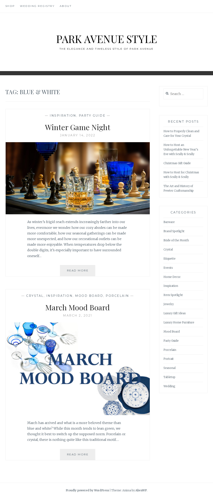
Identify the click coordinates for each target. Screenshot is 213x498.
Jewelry (168, 304)
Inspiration (63, 115)
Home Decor (172, 277)
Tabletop (169, 377)
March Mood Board (77, 307)
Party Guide (92, 115)
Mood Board (89, 296)
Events (168, 268)
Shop (10, 5)
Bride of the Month (176, 240)
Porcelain (117, 296)
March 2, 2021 (77, 315)
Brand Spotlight (174, 231)
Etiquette (169, 258)
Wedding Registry (37, 5)
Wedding (169, 386)
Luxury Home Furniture (178, 322)
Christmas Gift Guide (177, 163)
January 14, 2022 (77, 135)
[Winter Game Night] (78, 213)
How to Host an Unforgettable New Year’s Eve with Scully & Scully (180, 149)
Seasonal (169, 368)
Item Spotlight (173, 295)
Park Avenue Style (106, 39)
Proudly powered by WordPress (87, 490)
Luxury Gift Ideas (174, 313)
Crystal (35, 296)
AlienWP (141, 490)
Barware (169, 222)
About (66, 5)
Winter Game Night (77, 127)
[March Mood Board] (78, 414)
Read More (81, 272)
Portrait (168, 359)
